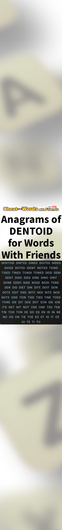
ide (50, 302)
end (23, 292)
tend (55, 283)
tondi (27, 273)
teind (53, 268)
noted (42, 268)
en (43, 312)
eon (43, 302)
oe (57, 317)
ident (31, 268)
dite (37, 287)
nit (18, 307)
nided (56, 263)
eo (37, 317)
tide (31, 297)
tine (47, 297)
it (52, 317)
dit (20, 302)
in (53, 312)
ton (19, 312)
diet (22, 287)
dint (53, 278)
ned (40, 292)
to (38, 322)
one (42, 307)
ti (33, 322)
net (11, 307)
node (36, 283)
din (29, 287)
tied (39, 297)
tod (11, 312)
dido (18, 278)
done (7, 283)
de (26, 312)
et (42, 317)
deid (48, 273)
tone (6, 302)
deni (57, 273)
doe (28, 302)
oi (23, 322)
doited (44, 263)
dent (9, 278)
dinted (21, 263)
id (48, 312)
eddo (17, 283)
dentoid (7, 263)
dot (36, 302)
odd (14, 297)
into (31, 292)
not (26, 307)
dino (44, 278)
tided (6, 273)
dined (33, 263)
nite (48, 292)
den (7, 287)
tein (22, 297)
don (54, 287)
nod (56, 292)
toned (38, 273)
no (5, 317)
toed (57, 297)
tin (4, 312)
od (11, 317)
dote (6, 292)
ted (49, 307)
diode (8, 268)
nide (26, 283)
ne (58, 312)
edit (15, 292)
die (14, 302)
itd (4, 307)
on (17, 317)
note (5, 297)
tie (23, 317)
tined (16, 273)
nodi (45, 283)
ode (34, 307)
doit (45, 287)
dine (35, 278)
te (28, 322)
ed (38, 312)
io (47, 317)
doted (20, 268)
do (32, 312)
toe (30, 317)
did (14, 287)
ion (57, 302)
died (27, 278)
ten (57, 307)
